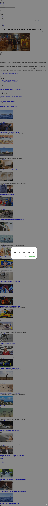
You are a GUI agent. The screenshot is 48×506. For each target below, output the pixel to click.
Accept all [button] (32, 256)
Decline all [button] (25, 256)
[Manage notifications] (46, 504)
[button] (15, 256)
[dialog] (24, 253)
